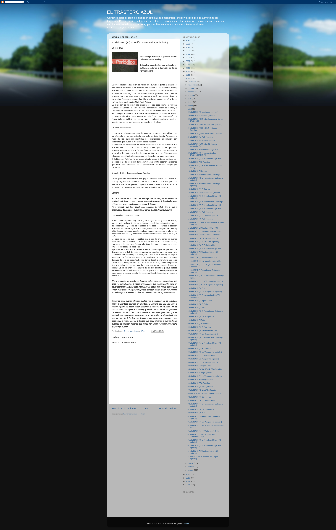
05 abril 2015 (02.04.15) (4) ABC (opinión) (205, 369)
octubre (191, 88)
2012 (188, 481)
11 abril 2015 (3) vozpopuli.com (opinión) (205, 261)
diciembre (192, 81)
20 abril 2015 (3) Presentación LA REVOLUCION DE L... (201, 154)
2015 (188, 78)
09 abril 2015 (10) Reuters (198, 324)
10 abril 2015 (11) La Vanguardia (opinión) (205, 281)
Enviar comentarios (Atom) (134, 414)
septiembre (193, 92)
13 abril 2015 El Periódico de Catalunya (204, 235)
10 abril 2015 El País (196, 320)
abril (190, 109)
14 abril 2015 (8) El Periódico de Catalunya (205, 202)
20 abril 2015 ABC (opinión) (199, 162)
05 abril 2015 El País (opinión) (200, 380)
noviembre (192, 85)
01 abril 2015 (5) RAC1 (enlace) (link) (203, 431)
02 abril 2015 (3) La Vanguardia (201, 409)
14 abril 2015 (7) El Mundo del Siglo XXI (204, 205)
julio (190, 99)
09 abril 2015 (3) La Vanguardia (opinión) (205, 352)
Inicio (147, 408)
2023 (188, 51)
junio (190, 102)
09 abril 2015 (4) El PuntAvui (199, 349)
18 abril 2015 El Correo (197, 171)
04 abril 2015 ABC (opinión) (199, 383)
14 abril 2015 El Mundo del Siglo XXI (203, 228)
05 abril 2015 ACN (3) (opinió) (200, 373)
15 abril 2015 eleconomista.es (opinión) (204, 193)
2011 (188, 485)
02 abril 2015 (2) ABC (196, 413)
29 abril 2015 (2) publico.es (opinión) (203, 112)
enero (190, 470)
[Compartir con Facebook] (160, 331)
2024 (188, 47)
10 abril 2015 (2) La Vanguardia (201, 317)
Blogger (186, 523)
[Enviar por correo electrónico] (152, 331)
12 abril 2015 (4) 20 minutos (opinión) (203, 242)
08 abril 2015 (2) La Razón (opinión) (203, 362)
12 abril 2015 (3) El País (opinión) (202, 245)
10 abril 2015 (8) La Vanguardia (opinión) (205, 292)
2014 (188, 474)
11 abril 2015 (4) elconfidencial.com (202, 258)
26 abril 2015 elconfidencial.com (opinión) (205, 125)
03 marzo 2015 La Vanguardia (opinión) (204, 394)
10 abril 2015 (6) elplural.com (200, 301)
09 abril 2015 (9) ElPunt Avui (199, 327)
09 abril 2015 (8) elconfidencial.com (202, 330)
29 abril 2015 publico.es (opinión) (201, 116)
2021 (188, 58)
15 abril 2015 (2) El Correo (199, 189)
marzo (191, 463)
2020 (188, 61)
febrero (191, 467)
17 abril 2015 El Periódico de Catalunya (204, 175)
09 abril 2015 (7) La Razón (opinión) (203, 334)
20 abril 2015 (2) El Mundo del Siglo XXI (204, 159)
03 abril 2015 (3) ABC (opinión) (200, 387)
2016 (188, 75)
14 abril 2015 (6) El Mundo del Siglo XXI (204, 209)
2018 (188, 68)
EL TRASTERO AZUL (130, 12)
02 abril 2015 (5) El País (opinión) (202, 400)
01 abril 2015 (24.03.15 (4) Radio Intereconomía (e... (201, 435)
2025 (188, 44)
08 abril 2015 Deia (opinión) (199, 366)
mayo (190, 106)
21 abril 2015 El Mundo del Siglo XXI (203, 150)
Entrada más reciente (124, 408)
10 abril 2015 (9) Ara (196, 288)
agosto (191, 95)
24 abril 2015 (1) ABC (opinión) (200, 137)
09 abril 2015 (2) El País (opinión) (202, 355)
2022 (188, 54)
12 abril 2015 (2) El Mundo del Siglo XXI (204, 249)
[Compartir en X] (157, 331)
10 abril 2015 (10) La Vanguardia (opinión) (205, 285)
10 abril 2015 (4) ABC (196, 308)
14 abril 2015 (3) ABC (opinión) (200, 219)
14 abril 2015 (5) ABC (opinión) (200, 212)
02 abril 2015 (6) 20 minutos (199, 397)
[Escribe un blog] (155, 331)
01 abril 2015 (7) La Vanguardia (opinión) (205, 422)
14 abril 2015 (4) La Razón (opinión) (203, 215)
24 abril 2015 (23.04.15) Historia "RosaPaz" (206, 134)
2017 (188, 71)
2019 (188, 65)
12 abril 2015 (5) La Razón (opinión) (203, 238)
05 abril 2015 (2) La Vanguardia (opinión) (205, 376)
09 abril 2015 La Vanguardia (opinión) (203, 359)
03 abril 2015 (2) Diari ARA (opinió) (202, 390)
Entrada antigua (168, 408)
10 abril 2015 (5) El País (198, 304)
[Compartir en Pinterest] (162, 331)
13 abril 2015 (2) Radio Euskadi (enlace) (204, 231)
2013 (188, 478)
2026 (188, 40)
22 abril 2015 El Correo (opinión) (201, 141)
